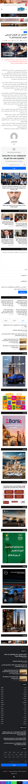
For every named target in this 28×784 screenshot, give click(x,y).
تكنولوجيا (24, 702)
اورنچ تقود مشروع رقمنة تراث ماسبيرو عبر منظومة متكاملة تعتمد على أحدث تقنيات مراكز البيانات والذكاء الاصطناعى (7, 241)
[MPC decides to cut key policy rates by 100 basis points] (23, 347)
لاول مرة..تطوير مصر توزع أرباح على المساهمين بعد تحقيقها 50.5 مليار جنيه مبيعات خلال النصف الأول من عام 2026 (7, 303)
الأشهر (22, 320)
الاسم (25, 269)
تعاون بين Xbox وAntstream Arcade (20, 330)
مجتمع (25, 721)
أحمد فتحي (23, 40)
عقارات (24, 717)
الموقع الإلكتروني (24, 281)
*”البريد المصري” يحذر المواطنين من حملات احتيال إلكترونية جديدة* (15, 325)
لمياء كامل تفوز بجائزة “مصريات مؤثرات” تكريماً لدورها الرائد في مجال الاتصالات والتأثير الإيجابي (14, 334)
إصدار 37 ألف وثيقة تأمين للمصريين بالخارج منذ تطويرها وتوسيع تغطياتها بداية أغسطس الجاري (21, 303)
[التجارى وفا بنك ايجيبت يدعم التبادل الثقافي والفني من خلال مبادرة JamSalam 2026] (21, 217)
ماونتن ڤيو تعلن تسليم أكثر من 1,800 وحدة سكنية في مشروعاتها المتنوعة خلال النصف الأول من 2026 (21, 312)
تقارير (25, 700)
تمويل (25, 704)
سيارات (24, 708)
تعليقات (5, 320)
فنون (21, 29)
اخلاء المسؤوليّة (14, 773)
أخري (25, 689)
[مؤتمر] (21, 9)
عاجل (25, 713)
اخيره (25, 691)
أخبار (25, 687)
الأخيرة (14, 320)
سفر (25, 706)
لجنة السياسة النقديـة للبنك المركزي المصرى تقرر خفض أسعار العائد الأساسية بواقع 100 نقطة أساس (10, 340)
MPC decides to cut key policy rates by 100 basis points (10, 346)
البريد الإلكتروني (23, 275)
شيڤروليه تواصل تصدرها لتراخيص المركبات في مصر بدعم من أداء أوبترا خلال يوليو (7, 311)
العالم (25, 696)
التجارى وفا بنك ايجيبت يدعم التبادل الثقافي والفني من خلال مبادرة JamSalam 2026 (21, 224)
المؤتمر (4, 771)
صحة (25, 710)
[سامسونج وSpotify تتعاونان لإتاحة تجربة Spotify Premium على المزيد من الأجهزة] (7, 216)
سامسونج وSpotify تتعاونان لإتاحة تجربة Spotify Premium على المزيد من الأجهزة (7, 223)
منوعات (24, 723)
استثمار (24, 694)
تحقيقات (24, 698)
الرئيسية (24, 29)
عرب (25, 715)
